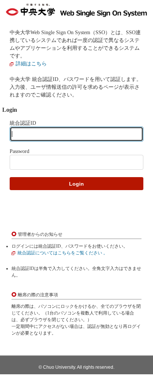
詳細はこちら (31, 63)
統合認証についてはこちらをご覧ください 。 (62, 252)
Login (76, 184)
